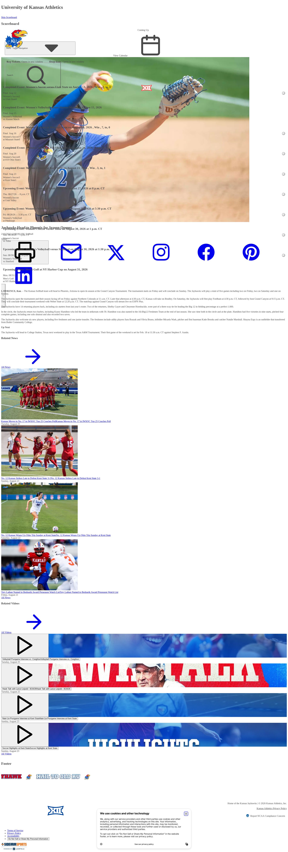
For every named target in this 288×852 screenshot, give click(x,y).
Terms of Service (15, 830)
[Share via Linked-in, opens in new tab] (23, 286)
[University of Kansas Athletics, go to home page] (16, 35)
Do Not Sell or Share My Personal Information (28, 839)
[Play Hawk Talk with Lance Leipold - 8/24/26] (25, 675)
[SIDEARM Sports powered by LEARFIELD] (14, 849)
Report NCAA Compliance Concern (267, 816)
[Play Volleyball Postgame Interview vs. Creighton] (25, 646)
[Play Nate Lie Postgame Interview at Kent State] (25, 705)
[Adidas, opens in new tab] (82, 811)
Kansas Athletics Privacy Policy (272, 808)
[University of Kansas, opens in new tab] (18, 811)
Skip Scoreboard (9, 17)
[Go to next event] (3, 295)
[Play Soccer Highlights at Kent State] (25, 735)
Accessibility (13, 836)
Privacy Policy (14, 833)
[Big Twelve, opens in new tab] (55, 811)
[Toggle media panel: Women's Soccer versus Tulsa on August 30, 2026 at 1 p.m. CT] (283, 234)
